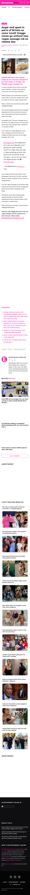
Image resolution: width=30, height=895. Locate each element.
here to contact (9, 864)
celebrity (21, 849)
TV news (4, 851)
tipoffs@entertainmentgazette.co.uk (13, 218)
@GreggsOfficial (9, 143)
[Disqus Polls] (15, 241)
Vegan (10, 349)
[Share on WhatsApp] (15, 50)
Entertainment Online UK (11, 45)
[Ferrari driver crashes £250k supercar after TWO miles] (15, 438)
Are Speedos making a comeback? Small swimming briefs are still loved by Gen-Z (15, 425)
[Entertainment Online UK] (10, 2)
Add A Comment (15, 456)
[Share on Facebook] (9, 50)
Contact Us (16, 884)
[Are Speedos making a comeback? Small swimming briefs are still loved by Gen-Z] (15, 413)
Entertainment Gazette (14, 860)
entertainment (6, 856)
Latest (5, 882)
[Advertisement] (15, 482)
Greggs (4, 349)
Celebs (4, 7)
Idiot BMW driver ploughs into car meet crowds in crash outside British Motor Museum (15, 400)
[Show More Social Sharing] (18, 50)
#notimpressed (9, 162)
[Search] (27, 2)
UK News (4, 23)
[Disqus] (15, 284)
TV (9, 7)
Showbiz (23, 882)
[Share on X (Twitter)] (12, 50)
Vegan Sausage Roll (19, 349)
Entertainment (17, 7)
